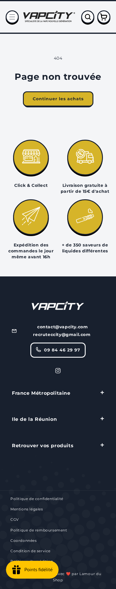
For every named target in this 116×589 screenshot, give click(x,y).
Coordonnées (23, 540)
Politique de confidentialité (36, 498)
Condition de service (30, 551)
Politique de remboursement (38, 530)
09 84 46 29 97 (62, 350)
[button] (12, 16)
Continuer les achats (58, 98)
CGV (14, 519)
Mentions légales (26, 509)
